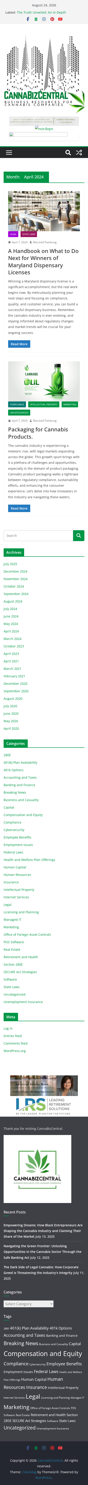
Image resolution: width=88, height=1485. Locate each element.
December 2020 (15, 683)
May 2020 (11, 721)
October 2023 (14, 646)
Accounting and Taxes (20, 777)
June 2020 (11, 713)
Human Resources (17, 875)
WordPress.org (15, 1051)
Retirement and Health (21, 957)
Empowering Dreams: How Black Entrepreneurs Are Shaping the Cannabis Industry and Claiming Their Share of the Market (43, 1231)
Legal (13, 234)
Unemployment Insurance (23, 1002)
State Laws (28, 234)
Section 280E (13, 964)
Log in (8, 1028)
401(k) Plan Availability (20, 762)
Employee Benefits (17, 837)
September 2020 (16, 691)
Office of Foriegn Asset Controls (27, 934)
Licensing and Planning (21, 912)
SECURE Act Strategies (20, 972)
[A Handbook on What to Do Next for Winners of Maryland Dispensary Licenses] (44, 211)
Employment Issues (18, 845)
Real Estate (12, 949)
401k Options (13, 770)
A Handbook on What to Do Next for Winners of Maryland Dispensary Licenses (43, 261)
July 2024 (10, 609)
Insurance (11, 882)
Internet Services (16, 897)
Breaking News (15, 792)
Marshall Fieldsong (45, 242)
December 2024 (15, 571)
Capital (9, 807)
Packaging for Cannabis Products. (38, 432)
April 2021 (11, 661)
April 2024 (11, 631)
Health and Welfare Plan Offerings (29, 860)
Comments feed (16, 1043)
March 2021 (12, 668)
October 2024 (14, 586)
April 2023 (11, 653)
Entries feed (13, 1036)
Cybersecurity (14, 830)
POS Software (14, 942)
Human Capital (15, 867)
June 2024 (11, 616)
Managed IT (12, 919)
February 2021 (14, 676)
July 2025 (10, 564)
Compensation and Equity (23, 815)
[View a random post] (79, 152)
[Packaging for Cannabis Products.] (44, 381)
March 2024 (12, 639)
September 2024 (16, 594)
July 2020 (10, 706)
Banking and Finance (19, 785)
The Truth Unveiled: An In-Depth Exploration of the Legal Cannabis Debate (48, 14)
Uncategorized (19, 412)
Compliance (17, 404)
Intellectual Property (44, 404)
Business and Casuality (21, 800)
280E (7, 755)
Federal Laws (13, 852)
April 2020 (11, 728)
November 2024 (16, 579)
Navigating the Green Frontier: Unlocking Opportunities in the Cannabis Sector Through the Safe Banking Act (42, 1251)
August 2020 (13, 698)
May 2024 (11, 624)
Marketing (69, 404)
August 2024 (13, 601)
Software (10, 979)
